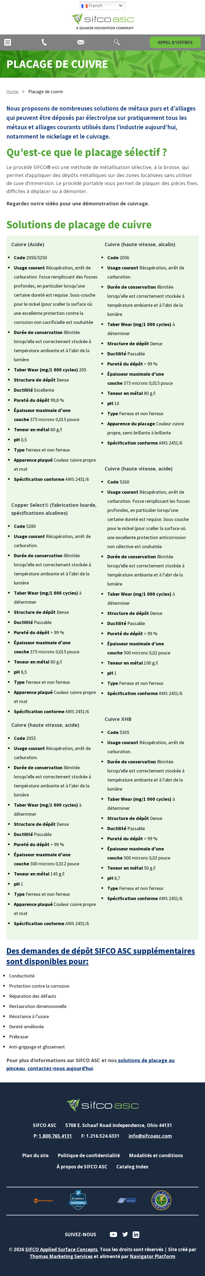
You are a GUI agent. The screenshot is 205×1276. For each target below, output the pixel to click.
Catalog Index (132, 1167)
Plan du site (35, 1155)
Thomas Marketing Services (61, 1256)
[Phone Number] (44, 42)
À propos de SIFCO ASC (82, 1167)
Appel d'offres (175, 42)
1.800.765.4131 (55, 1136)
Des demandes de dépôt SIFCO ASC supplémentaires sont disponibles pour (100, 955)
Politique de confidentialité (89, 1155)
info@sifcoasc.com (150, 1136)
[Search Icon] (117, 42)
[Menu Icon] (7, 42)
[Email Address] (80, 42)
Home (12, 92)
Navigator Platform (152, 1256)
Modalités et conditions (156, 1155)
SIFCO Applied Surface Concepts (61, 1249)
